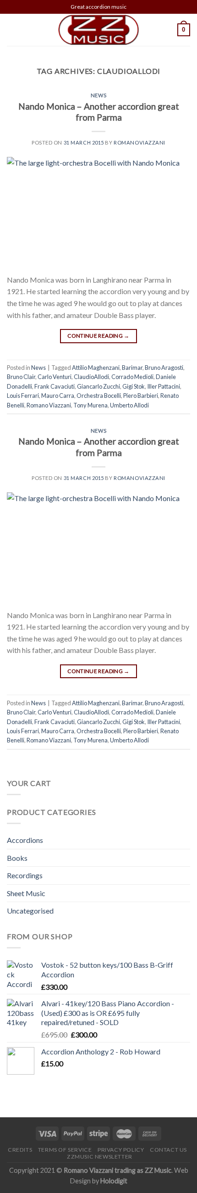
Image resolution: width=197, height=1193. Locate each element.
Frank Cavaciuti (54, 386)
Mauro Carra (57, 395)
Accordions (25, 840)
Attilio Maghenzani (96, 367)
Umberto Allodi (129, 405)
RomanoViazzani (139, 142)
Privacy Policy (121, 1149)
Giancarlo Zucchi (98, 386)
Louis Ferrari (23, 395)
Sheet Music (26, 893)
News (98, 95)
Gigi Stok (133, 386)
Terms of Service (65, 1149)
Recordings (25, 875)
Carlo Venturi (54, 376)
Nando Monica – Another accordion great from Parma (98, 112)
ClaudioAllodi (91, 376)
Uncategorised (30, 910)
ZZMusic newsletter (99, 1156)
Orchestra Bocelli (99, 395)
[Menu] (12, 29)
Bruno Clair (21, 376)
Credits (20, 1149)
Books (17, 857)
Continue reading (98, 335)
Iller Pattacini (163, 386)
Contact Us (168, 1149)
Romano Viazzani (49, 405)
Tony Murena (90, 405)
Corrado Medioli (132, 376)
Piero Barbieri (140, 395)
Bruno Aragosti (164, 367)
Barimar (132, 367)
